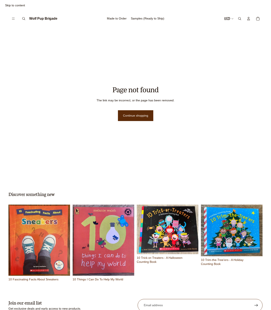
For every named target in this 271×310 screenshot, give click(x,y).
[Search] (23, 18)
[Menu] (13, 18)
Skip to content (15, 5)
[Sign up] (256, 305)
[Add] (63, 269)
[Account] (248, 18)
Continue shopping (135, 115)
